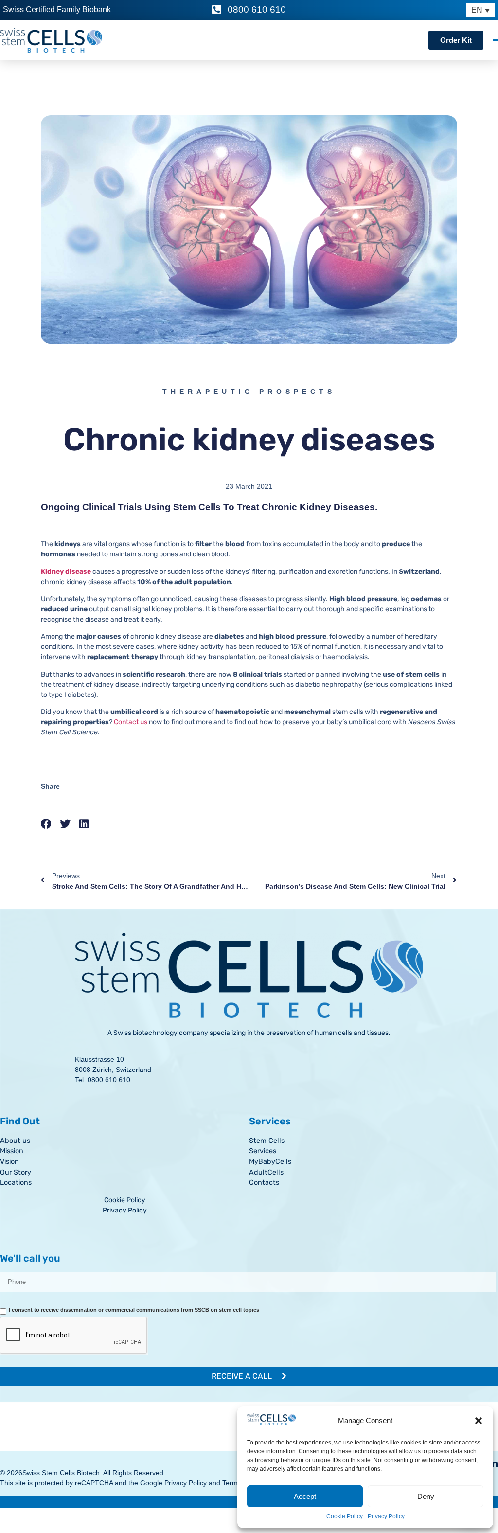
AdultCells (266, 1172)
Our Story (15, 1172)
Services (262, 1151)
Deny (425, 1496)
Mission (11, 1151)
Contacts (264, 1182)
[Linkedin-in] (493, 1463)
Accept (305, 1496)
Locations (16, 1182)
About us (15, 1141)
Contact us (130, 722)
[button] (478, 1421)
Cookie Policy (344, 1516)
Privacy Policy (386, 1516)
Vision (9, 1162)
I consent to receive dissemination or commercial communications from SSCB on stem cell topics (134, 1310)
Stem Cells (267, 1141)
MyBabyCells (270, 1162)
